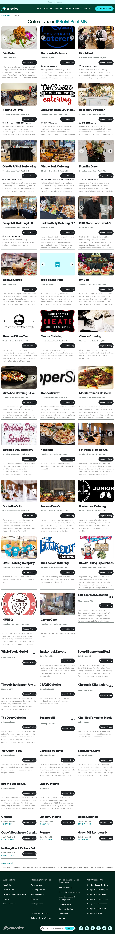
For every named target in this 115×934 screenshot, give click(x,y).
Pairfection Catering (92, 506)
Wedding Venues (38, 890)
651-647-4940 (84, 824)
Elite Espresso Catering (93, 595)
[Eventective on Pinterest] (93, 928)
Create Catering (51, 336)
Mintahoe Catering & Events (20, 393)
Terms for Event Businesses (15, 894)
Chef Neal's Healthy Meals (95, 717)
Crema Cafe (49, 619)
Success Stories (66, 909)
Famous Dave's (50, 506)
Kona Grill (47, 449)
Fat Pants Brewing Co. (93, 449)
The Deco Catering (13, 717)
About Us (7, 885)
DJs (32, 908)
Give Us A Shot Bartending (19, 166)
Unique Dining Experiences (96, 563)
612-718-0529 (84, 840)
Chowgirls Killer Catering (94, 684)
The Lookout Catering (55, 563)
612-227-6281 (45, 824)
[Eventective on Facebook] (81, 928)
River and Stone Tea (15, 336)
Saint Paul (5, 15)
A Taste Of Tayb (12, 109)
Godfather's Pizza (13, 506)
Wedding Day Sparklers (17, 449)
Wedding (48, 8)
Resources (63, 914)
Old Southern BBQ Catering (58, 109)
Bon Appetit (47, 717)
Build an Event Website (41, 918)
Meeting (58, 8)
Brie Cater (9, 53)
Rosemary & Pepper (92, 109)
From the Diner (88, 166)
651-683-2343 (7, 855)
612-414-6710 (46, 840)
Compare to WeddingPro (97, 890)
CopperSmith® (50, 393)
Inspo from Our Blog (40, 913)
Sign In (87, 8)
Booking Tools (65, 904)
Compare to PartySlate (97, 908)
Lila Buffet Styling (89, 750)
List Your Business (73, 8)
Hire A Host (86, 53)
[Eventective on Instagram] (87, 928)
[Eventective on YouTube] (104, 928)
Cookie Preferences (11, 904)
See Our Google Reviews (97, 885)
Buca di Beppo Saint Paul (94, 651)
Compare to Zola (94, 913)
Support (62, 918)
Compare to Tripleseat (97, 894)
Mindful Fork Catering (55, 166)
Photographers (37, 904)
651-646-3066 (7, 840)
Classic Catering (90, 336)
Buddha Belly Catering (55, 223)
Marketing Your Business (69, 892)
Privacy (6, 899)
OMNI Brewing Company (18, 563)
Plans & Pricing (65, 887)
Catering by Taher (51, 750)
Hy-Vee (84, 279)
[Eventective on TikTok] (98, 928)
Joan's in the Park (52, 279)
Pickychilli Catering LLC (17, 223)
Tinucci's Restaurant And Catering (23, 684)
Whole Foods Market (14, 651)
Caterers (34, 899)
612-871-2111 (6, 824)
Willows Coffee (12, 279)
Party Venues (36, 885)
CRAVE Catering (50, 684)
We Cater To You (11, 750)
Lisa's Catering (49, 783)
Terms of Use (8, 890)
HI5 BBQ (7, 619)
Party (39, 8)
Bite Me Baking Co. (13, 783)
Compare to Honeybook (97, 899)
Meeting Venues (37, 894)
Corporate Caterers (54, 53)
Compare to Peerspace (97, 904)
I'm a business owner (56, 2)
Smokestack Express (53, 651)
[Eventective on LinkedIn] (110, 928)
